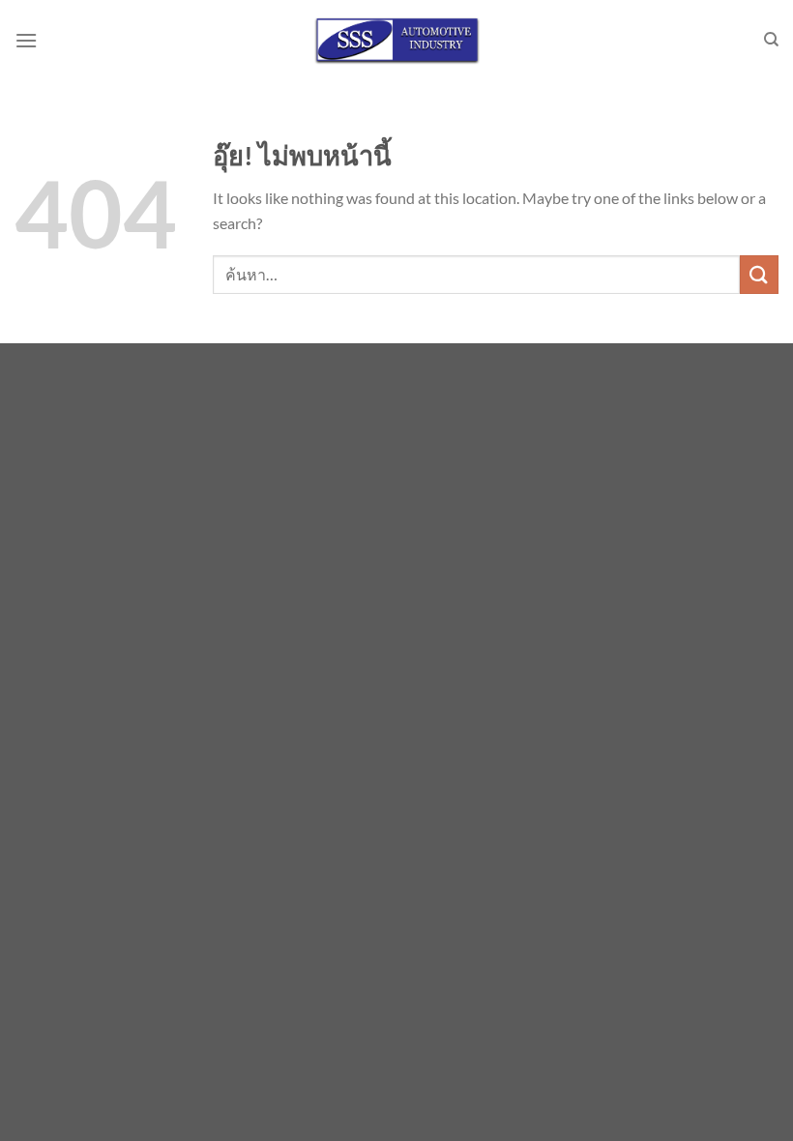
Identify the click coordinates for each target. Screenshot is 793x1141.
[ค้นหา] (771, 39)
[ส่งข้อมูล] (759, 274)
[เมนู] (26, 40)
